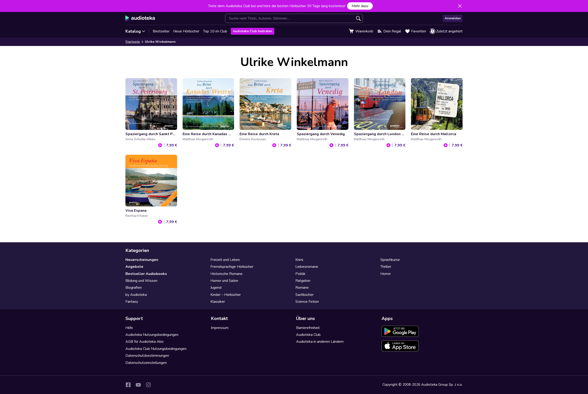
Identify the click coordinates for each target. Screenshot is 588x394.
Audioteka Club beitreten (252, 31)
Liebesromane (306, 266)
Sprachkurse (390, 259)
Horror (385, 273)
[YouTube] (138, 385)
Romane (302, 287)
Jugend (215, 287)
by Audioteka (136, 294)
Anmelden (453, 18)
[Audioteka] (140, 18)
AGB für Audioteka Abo (144, 341)
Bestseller (161, 31)
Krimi (299, 259)
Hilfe (129, 327)
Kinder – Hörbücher (225, 294)
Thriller (385, 266)
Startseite (132, 42)
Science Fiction (307, 301)
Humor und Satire (224, 280)
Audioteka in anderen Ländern (320, 341)
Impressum (220, 327)
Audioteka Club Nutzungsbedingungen (156, 348)
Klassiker (217, 301)
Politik (300, 273)
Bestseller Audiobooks (146, 273)
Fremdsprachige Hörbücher (231, 266)
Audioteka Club (308, 334)
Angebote (134, 266)
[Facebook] (128, 385)
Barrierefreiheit (308, 327)
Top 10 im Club (215, 31)
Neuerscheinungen (141, 259)
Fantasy (131, 301)
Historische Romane (226, 273)
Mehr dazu (360, 6)
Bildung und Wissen (141, 280)
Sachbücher (304, 294)
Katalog (133, 31)
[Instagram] (148, 385)
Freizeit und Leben (225, 259)
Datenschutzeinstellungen (146, 363)
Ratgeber (303, 280)
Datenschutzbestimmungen (147, 355)
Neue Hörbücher (186, 31)
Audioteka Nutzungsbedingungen (151, 334)
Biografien (133, 287)
